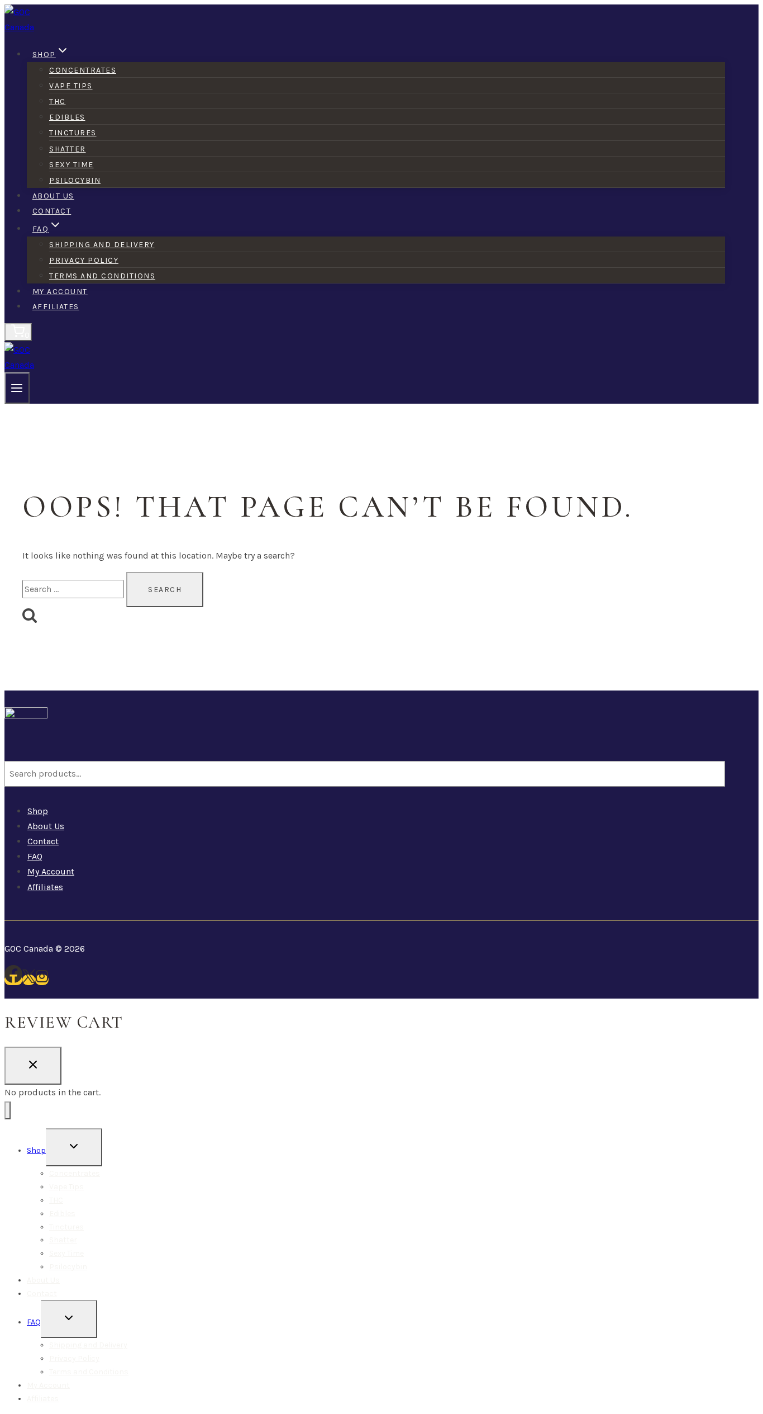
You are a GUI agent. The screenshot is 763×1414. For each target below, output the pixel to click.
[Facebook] (13, 980)
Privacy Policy (83, 260)
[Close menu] (7, 1110)
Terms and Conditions (102, 276)
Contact (51, 211)
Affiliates (55, 306)
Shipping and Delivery (102, 244)
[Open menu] (17, 388)
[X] (28, 980)
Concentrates (82, 70)
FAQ (34, 856)
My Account (60, 291)
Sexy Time (71, 164)
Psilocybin (75, 180)
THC (57, 101)
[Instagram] (42, 980)
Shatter (67, 149)
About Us (53, 196)
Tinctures (73, 133)
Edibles (67, 117)
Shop (37, 811)
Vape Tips (71, 86)
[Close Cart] (32, 1066)
